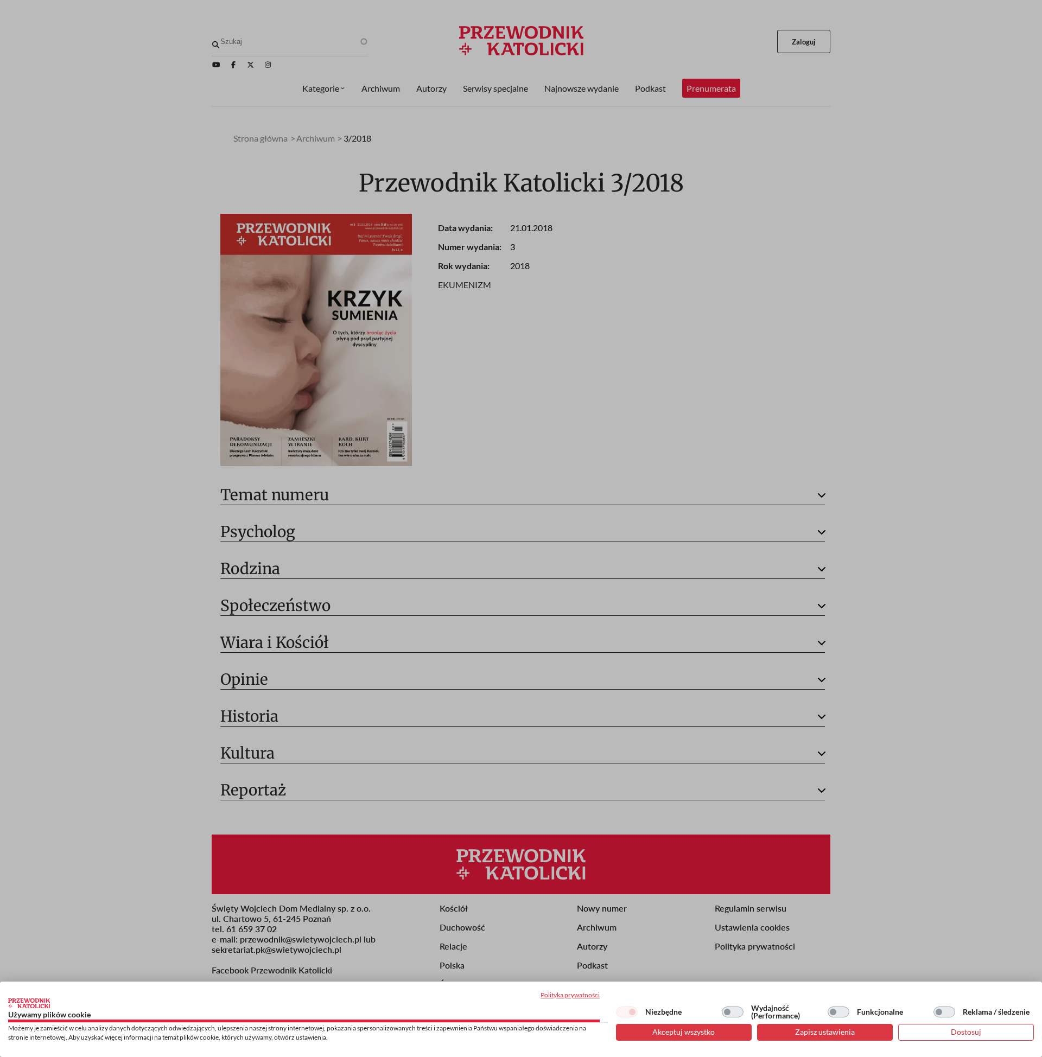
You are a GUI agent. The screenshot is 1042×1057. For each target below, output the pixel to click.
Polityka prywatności (570, 995)
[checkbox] (627, 1012)
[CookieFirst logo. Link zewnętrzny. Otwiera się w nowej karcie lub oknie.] (29, 1003)
